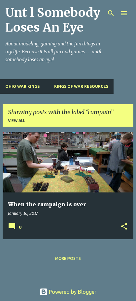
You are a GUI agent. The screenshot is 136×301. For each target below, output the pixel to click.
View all (16, 120)
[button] (124, 226)
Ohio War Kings (22, 86)
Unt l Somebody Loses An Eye (52, 20)
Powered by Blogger (72, 292)
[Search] (111, 13)
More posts (68, 258)
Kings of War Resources (81, 86)
